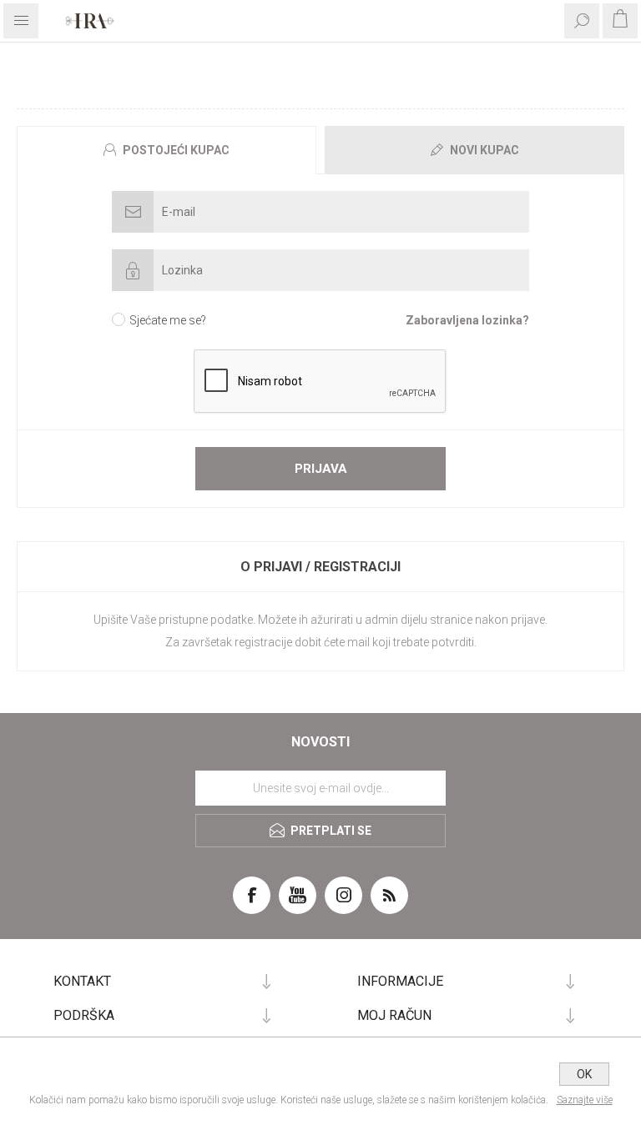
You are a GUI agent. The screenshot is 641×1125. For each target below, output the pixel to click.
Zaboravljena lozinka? (467, 320)
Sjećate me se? (167, 320)
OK (584, 1074)
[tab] (168, 150)
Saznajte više (585, 1100)
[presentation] (166, 150)
